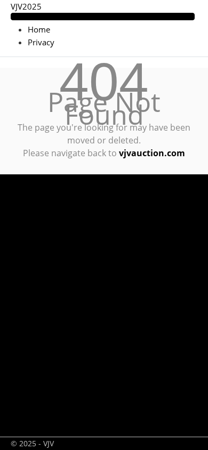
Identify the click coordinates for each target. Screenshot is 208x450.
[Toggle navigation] (103, 16)
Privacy (41, 42)
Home (39, 29)
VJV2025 (26, 6)
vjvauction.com (152, 153)
